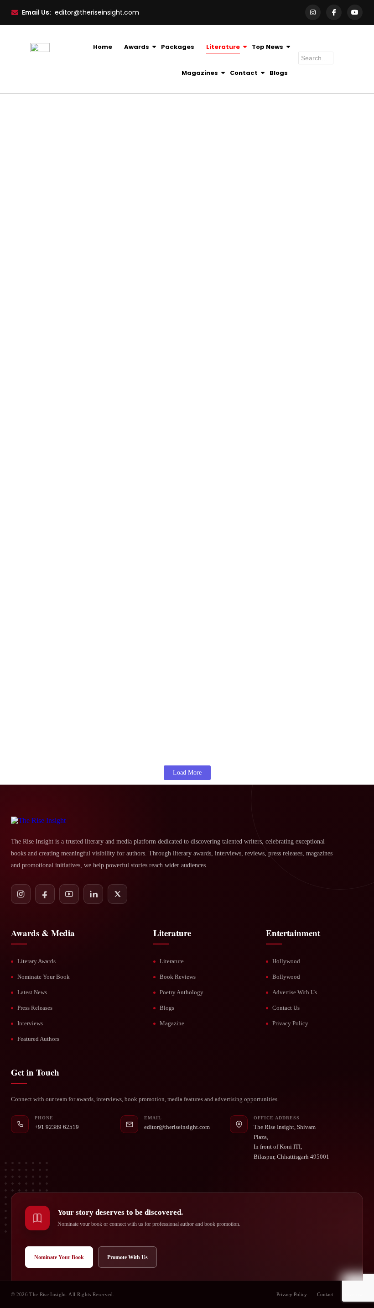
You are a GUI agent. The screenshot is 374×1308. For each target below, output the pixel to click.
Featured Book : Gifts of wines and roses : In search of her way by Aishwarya (163, 209)
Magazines (200, 73)
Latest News (32, 992)
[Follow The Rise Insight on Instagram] (21, 894)
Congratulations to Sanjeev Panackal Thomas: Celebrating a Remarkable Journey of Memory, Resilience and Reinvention (181, 416)
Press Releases (34, 1007)
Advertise (353, 1294)
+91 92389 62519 (57, 1126)
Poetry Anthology (181, 992)
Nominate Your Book (43, 976)
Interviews (30, 1023)
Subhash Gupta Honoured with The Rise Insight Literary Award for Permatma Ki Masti (187, 311)
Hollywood (286, 961)
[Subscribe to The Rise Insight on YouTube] (69, 894)
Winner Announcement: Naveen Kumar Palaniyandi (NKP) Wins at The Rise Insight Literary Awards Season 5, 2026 (179, 720)
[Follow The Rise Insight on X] (117, 894)
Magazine (172, 1023)
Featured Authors (38, 1038)
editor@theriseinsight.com (97, 12)
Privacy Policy (290, 1023)
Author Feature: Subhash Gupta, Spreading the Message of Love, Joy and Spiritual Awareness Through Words (177, 260)
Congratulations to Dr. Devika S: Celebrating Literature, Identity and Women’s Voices (182, 475)
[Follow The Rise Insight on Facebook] (45, 894)
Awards (136, 46)
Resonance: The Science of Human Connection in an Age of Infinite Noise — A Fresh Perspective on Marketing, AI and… (178, 656)
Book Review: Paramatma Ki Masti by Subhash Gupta (118, 365)
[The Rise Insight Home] (57, 821)
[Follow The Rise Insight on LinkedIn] (93, 894)
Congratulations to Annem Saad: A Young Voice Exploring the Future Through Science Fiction (184, 527)
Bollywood (286, 976)
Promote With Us (127, 1257)
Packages (177, 46)
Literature (223, 46)
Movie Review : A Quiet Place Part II (80, 162)
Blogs (279, 73)
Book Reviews (178, 976)
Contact (244, 73)
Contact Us (286, 1007)
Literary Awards (36, 961)
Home (102, 46)
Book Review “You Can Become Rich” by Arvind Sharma (123, 116)
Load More (187, 772)
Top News (267, 46)
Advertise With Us (294, 992)
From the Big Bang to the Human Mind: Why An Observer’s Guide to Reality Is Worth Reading (184, 591)
